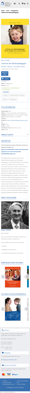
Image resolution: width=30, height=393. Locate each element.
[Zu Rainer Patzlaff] (15, 215)
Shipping (7, 89)
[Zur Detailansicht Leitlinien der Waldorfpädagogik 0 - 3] (15, 277)
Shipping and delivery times (9, 359)
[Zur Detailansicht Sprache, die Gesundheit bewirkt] (15, 309)
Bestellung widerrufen (8, 384)
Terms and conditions (22, 381)
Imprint (5, 381)
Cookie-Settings (21, 384)
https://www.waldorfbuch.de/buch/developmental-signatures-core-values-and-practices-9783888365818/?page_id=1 (15, 151)
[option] (15, 277)
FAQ (18, 382)
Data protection (7, 382)
